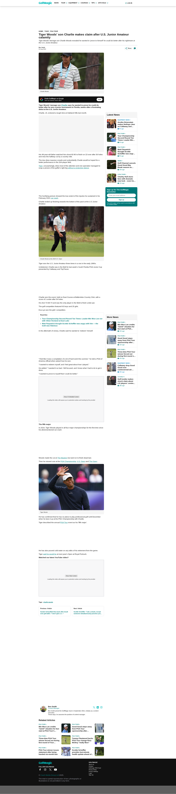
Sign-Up (91, 775)
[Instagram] (45, 770)
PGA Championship (68, 461)
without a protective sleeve (78, 168)
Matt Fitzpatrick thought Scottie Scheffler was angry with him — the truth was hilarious (126, 152)
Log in (129, 3)
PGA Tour (54, 31)
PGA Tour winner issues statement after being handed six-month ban (49, 752)
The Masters (62, 458)
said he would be (49, 554)
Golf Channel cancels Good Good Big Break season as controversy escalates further (127, 165)
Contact (91, 766)
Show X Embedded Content (71, 397)
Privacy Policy (113, 204)
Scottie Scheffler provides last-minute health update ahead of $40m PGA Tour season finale (82, 752)
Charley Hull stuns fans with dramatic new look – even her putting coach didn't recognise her (126, 179)
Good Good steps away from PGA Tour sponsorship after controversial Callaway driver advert (82, 729)
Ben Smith (42, 47)
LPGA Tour (121, 174)
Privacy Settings (93, 771)
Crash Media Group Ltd (49, 775)
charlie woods (48, 602)
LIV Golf (121, 376)
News (56, 3)
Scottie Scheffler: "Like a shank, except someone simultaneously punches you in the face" (88, 613)
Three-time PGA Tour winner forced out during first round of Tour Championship (49, 740)
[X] (51, 770)
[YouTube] (56, 770)
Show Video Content (71, 576)
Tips (93, 3)
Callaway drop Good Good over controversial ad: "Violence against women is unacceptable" (126, 368)
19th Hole (102, 3)
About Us (91, 764)
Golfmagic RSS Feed (95, 768)
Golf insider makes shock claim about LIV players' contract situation (126, 381)
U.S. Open (81, 461)
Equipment (73, 3)
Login (90, 773)
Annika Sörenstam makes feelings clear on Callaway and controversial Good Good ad (126, 124)
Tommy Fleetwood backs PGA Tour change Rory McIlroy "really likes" (82, 740)
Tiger (41, 166)
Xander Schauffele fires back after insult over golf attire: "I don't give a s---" (54, 612)
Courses (84, 3)
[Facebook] (40, 770)
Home (41, 31)
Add (99, 99)
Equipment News (123, 120)
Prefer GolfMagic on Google (54, 98)
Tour (63, 3)
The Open (93, 461)
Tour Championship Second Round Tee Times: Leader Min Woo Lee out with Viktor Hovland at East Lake (126, 138)
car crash (54, 198)
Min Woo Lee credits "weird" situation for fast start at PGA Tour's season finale (49, 729)
